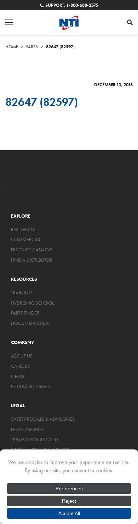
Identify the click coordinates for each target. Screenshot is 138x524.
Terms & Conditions (35, 439)
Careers (20, 366)
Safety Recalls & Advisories (43, 419)
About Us (22, 356)
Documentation (31, 323)
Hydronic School (32, 303)
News (17, 376)
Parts (32, 47)
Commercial (26, 239)
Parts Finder (25, 313)
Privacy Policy (27, 429)
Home (11, 47)
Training (22, 292)
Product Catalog (32, 249)
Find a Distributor (31, 260)
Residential (24, 229)
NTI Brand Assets (31, 386)
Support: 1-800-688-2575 (71, 5)
